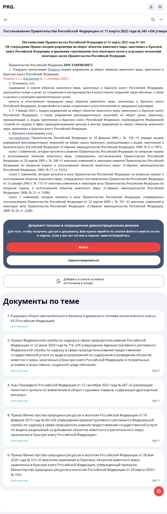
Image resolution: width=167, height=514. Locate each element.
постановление (19, 138)
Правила (54, 69)
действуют (31, 78)
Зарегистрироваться (83, 260)
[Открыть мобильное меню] (160, 7)
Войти (83, 247)
